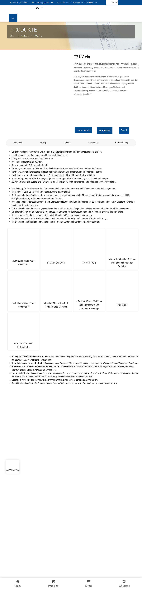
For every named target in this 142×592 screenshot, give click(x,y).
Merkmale (18, 142)
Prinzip (43, 142)
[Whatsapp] (12, 464)
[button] (83, 130)
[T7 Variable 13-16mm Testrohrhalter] (23, 327)
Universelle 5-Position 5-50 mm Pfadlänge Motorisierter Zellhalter (122, 263)
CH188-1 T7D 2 (89, 262)
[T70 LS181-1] (122, 284)
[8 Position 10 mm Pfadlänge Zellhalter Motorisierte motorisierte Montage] (89, 284)
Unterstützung (121, 142)
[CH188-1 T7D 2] (89, 242)
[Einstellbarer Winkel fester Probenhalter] (23, 242)
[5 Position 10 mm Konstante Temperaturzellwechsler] (56, 284)
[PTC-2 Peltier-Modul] (56, 242)
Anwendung (93, 142)
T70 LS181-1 (122, 305)
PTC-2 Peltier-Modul (56, 262)
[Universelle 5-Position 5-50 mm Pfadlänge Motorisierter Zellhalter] (122, 242)
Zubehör (67, 142)
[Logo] (21, 9)
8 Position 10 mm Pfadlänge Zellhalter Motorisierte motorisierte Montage (89, 305)
